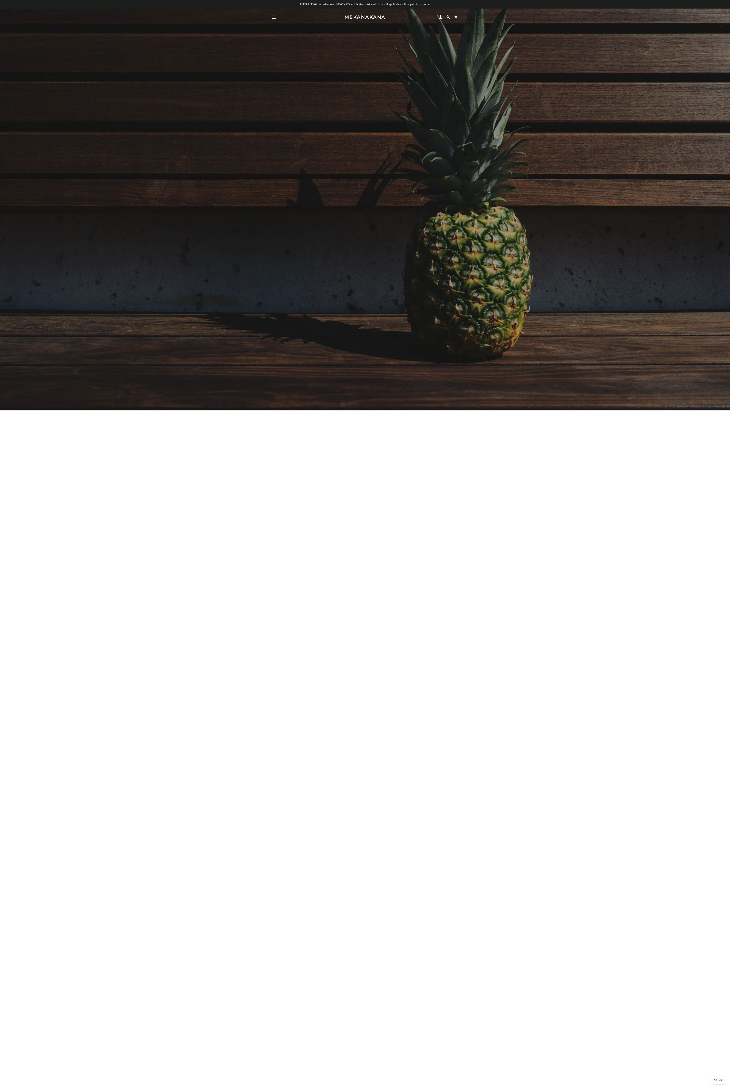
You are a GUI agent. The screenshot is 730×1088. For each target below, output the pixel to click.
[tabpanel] (365, 205)
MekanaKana (365, 17)
